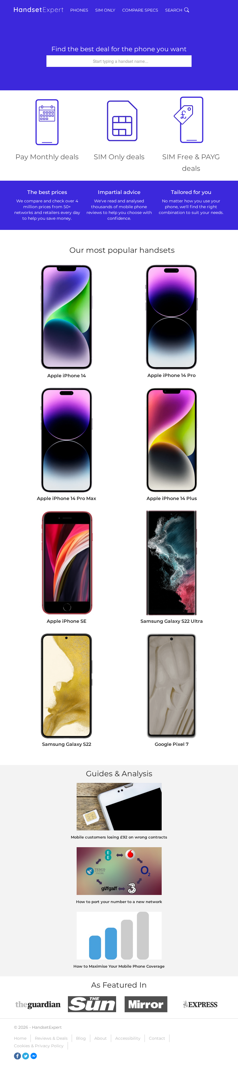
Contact (157, 1038)
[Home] (38, 10)
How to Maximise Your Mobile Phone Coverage (119, 966)
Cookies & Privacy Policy (39, 1045)
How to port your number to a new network (119, 901)
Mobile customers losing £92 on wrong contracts (119, 837)
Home (20, 1038)
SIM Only (105, 10)
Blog (81, 1038)
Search (173, 10)
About (100, 1038)
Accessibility (127, 1038)
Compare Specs (140, 10)
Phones (79, 10)
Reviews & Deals (51, 1038)
